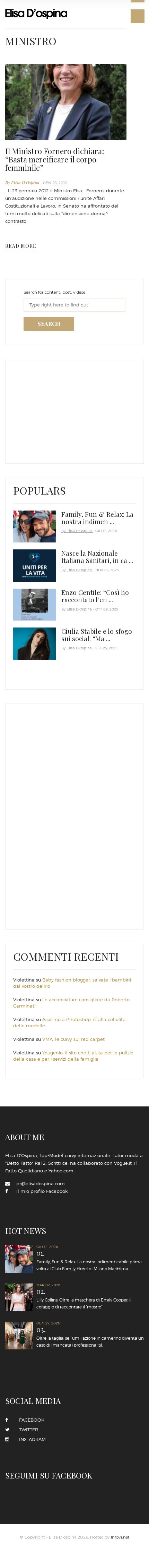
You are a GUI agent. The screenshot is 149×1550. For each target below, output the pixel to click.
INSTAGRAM (30, 1439)
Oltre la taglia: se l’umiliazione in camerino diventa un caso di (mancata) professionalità (90, 1337)
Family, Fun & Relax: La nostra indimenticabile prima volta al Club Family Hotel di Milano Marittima (89, 1260)
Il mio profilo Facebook (42, 1191)
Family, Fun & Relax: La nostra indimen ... (97, 517)
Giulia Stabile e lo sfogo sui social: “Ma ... (96, 634)
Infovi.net (120, 1537)
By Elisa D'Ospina (23, 182)
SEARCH (48, 323)
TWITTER (26, 1429)
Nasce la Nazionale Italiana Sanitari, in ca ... (97, 556)
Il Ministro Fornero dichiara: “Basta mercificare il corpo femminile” (54, 159)
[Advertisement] (65, 409)
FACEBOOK (29, 1420)
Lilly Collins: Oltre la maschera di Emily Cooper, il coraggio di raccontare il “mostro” (83, 1298)
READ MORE (20, 246)
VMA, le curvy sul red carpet (73, 1039)
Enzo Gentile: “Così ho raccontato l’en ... (95, 596)
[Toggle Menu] (137, 16)
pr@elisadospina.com (40, 1183)
